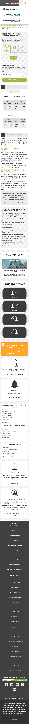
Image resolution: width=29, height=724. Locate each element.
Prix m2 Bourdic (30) (15, 602)
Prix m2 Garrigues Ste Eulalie (8, 411)
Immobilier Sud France (15, 525)
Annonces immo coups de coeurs (15, 554)
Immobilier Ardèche (6, 428)
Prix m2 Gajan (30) (15, 616)
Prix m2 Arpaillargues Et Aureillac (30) (15, 641)
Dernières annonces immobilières (15, 545)
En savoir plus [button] (18, 713)
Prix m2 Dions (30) (15, 577)
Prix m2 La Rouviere (6, 421)
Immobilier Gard (5, 451)
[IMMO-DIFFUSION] (13, 3)
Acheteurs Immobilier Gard (8, 456)
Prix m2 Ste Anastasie (7, 417)
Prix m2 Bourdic (5, 419)
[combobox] (12, 75)
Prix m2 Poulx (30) (15, 651)
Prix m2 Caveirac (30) (14, 661)
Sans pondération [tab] (6, 91)
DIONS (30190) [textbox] (7, 74)
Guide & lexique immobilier (14, 564)
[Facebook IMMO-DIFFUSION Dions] (6, 685)
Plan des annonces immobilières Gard (14, 569)
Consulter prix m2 (15, 80)
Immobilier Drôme (6, 433)
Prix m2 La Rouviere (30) (15, 592)
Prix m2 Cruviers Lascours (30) (15, 656)
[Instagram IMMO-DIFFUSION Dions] (23, 685)
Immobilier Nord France (15, 530)
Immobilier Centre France (15, 535)
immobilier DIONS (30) (18, 27)
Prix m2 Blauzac (5, 422)
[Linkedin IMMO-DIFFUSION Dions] (12, 685)
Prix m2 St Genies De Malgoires (9, 410)
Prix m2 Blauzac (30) (15, 611)
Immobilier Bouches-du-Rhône (9, 431)
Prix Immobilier (15, 540)
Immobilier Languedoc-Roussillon (9, 449)
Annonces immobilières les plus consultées (15, 550)
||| (26, 3)
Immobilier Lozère (6, 437)
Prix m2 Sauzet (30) (15, 621)
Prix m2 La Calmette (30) (15, 582)
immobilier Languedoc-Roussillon (14, 25)
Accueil (3, 25)
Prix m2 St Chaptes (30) (15, 587)
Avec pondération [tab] (15, 90)
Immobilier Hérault (6, 435)
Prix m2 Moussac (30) (14, 627)
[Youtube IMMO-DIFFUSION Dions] (14, 690)
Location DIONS (6, 447)
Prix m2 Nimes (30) (15, 636)
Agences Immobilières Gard (8, 453)
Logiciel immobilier (15, 559)
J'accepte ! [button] (14, 719)
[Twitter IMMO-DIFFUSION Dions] (17, 685)
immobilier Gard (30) (6, 27)
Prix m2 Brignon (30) (15, 646)
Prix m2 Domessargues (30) (15, 670)
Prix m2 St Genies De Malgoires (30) (15, 606)
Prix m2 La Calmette (6, 415)
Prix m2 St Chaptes (6, 413)
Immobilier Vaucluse (6, 439)
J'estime (13, 57)
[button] (4, 269)
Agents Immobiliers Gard (7, 455)
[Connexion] (21, 3)
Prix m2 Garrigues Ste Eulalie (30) (15, 597)
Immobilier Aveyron (6, 429)
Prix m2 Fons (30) (15, 631)
